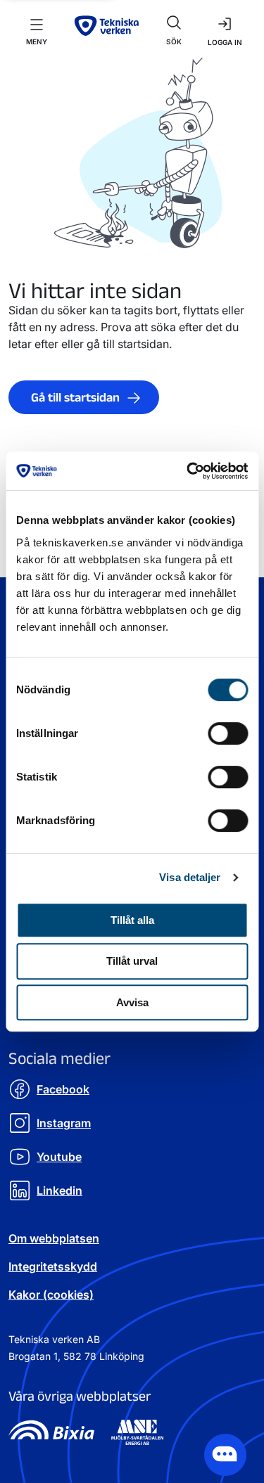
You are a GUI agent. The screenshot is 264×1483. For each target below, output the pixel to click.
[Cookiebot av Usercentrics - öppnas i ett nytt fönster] (188, 471)
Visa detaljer (189, 877)
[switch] (228, 733)
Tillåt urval (132, 961)
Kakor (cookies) (51, 1295)
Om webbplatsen (53, 1238)
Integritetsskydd (52, 1266)
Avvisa (132, 1002)
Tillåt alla (132, 920)
